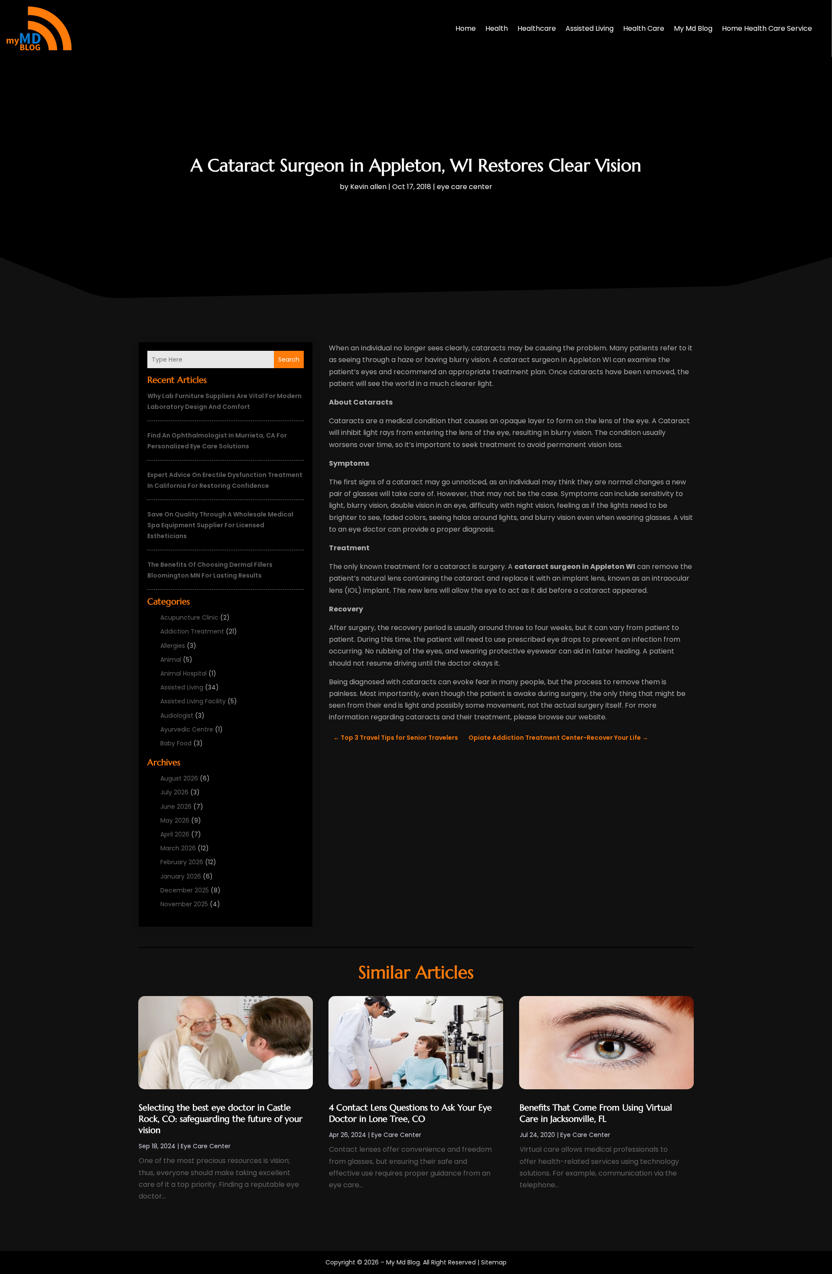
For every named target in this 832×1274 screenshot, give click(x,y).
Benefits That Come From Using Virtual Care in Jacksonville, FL (596, 1113)
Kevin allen (368, 187)
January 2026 (180, 876)
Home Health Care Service (767, 28)
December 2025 (184, 890)
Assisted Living (590, 28)
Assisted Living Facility (193, 701)
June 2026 (176, 806)
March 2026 (178, 848)
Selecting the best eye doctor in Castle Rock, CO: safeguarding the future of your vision (220, 1119)
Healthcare (536, 28)
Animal (170, 659)
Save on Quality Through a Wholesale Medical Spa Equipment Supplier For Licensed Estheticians (220, 525)
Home (465, 28)
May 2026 (174, 820)
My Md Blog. (403, 1262)
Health (496, 28)
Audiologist (176, 715)
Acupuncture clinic (189, 617)
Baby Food (176, 743)
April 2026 (174, 834)
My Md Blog (693, 28)
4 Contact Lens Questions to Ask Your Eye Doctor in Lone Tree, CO (410, 1113)
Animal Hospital (183, 673)
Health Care (643, 28)
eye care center (464, 187)
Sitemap (494, 1262)
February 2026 (181, 862)
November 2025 (184, 904)
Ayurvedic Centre (186, 729)
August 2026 (179, 778)
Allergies (172, 645)
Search (288, 359)
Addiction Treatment (192, 631)
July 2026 (174, 792)
